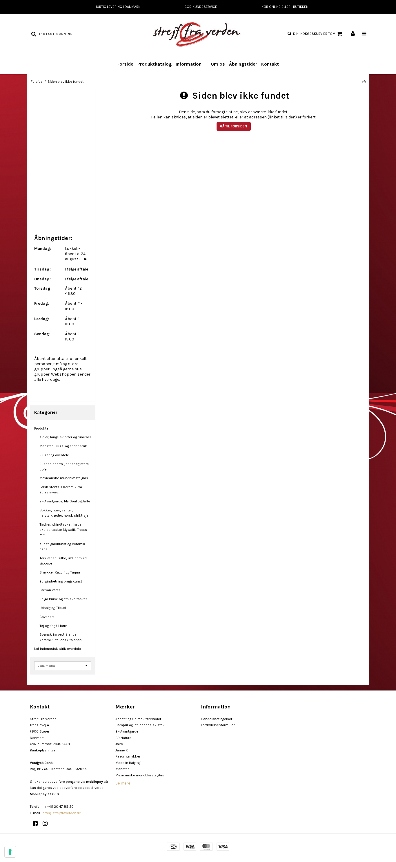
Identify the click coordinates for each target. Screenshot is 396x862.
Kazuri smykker (127, 756)
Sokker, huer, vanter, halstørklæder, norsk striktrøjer (64, 512)
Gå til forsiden (233, 126)
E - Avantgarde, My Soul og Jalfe (64, 501)
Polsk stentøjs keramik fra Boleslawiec (60, 489)
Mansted (122, 769)
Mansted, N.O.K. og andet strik (63, 446)
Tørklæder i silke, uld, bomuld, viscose (63, 560)
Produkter (42, 428)
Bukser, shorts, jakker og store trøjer (64, 466)
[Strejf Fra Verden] (198, 34)
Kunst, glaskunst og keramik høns (62, 546)
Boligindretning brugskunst (60, 581)
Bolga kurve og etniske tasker (63, 599)
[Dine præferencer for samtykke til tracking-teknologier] (10, 851)
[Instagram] (47, 823)
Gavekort (46, 617)
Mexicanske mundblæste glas (63, 478)
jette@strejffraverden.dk (61, 813)
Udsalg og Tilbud (52, 608)
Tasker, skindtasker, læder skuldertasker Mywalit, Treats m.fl (63, 529)
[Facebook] (37, 823)
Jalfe (119, 744)
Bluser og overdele (54, 455)
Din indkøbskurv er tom (314, 34)
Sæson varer (49, 590)
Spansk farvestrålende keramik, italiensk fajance (60, 637)
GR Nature (123, 738)
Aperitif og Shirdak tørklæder (138, 719)
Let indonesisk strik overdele (57, 649)
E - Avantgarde (126, 731)
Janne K (121, 750)
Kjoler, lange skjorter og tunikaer (65, 437)
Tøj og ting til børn (53, 626)
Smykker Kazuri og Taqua (59, 572)
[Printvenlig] (364, 82)
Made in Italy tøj (128, 763)
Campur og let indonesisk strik (140, 725)
